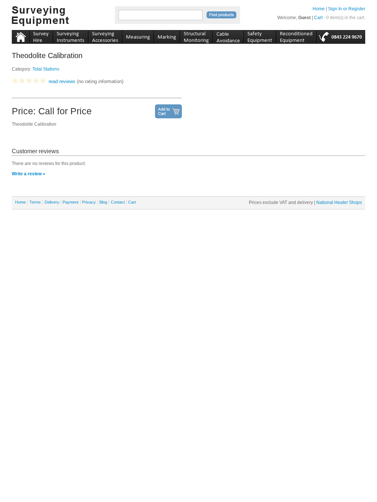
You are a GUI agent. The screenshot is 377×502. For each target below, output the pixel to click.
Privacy (89, 202)
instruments (41, 36)
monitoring (196, 36)
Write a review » (28, 173)
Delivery (52, 202)
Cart (318, 17)
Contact (118, 202)
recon (296, 36)
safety (259, 36)
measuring (138, 36)
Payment (70, 202)
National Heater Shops (339, 202)
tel (340, 36)
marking (167, 36)
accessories (105, 36)
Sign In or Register (346, 8)
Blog (103, 202)
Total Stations (45, 69)
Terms (35, 202)
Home (319, 8)
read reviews (62, 81)
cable (227, 36)
